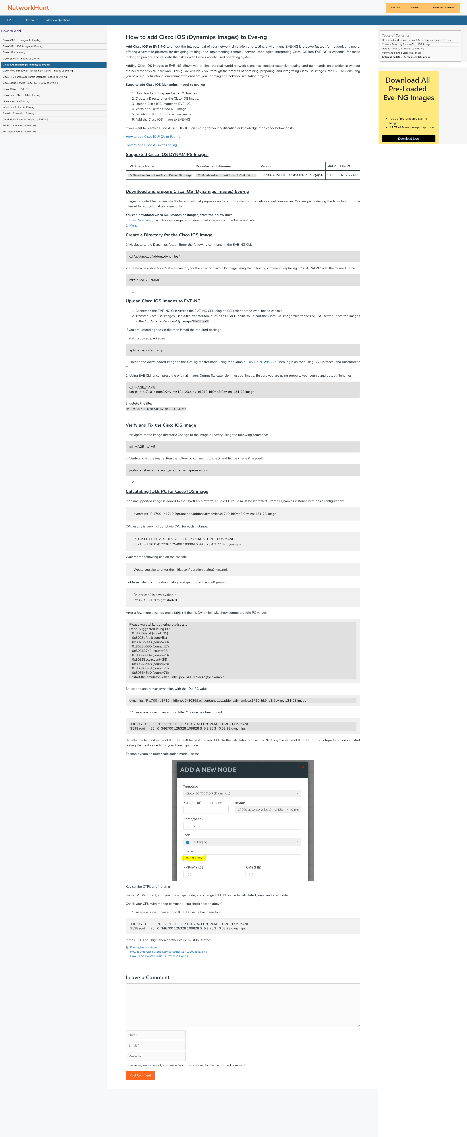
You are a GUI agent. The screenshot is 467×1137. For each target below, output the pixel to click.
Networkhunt (148, 947)
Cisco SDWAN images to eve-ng (21, 58)
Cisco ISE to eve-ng (14, 52)
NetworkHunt (28, 7)
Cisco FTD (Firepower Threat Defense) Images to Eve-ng (35, 76)
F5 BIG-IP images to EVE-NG (19, 125)
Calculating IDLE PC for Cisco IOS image (406, 57)
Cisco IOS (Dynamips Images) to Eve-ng (26, 64)
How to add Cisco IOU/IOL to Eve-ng (153, 136)
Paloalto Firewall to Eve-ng (18, 113)
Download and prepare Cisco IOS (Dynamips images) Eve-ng (416, 40)
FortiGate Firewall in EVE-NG (19, 131)
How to (414, 7)
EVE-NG (395, 7)
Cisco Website (140, 220)
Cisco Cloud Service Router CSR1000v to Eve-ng (30, 83)
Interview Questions (443, 7)
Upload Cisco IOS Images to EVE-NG (403, 48)
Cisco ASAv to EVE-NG (16, 89)
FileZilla (252, 362)
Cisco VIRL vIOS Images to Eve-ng (22, 46)
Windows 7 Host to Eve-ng (18, 107)
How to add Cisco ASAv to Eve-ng (151, 145)
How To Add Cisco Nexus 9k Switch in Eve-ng (159, 956)
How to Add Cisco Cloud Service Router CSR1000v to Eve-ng (168, 952)
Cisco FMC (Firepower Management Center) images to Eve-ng (38, 70)
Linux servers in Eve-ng (16, 101)
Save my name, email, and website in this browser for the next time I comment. (188, 1065)
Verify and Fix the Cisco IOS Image (401, 53)
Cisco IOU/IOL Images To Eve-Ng (21, 40)
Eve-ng (134, 947)
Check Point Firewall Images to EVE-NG (25, 119)
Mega (133, 225)
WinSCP (269, 362)
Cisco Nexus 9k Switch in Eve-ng (21, 95)
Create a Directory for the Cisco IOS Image (406, 44)
